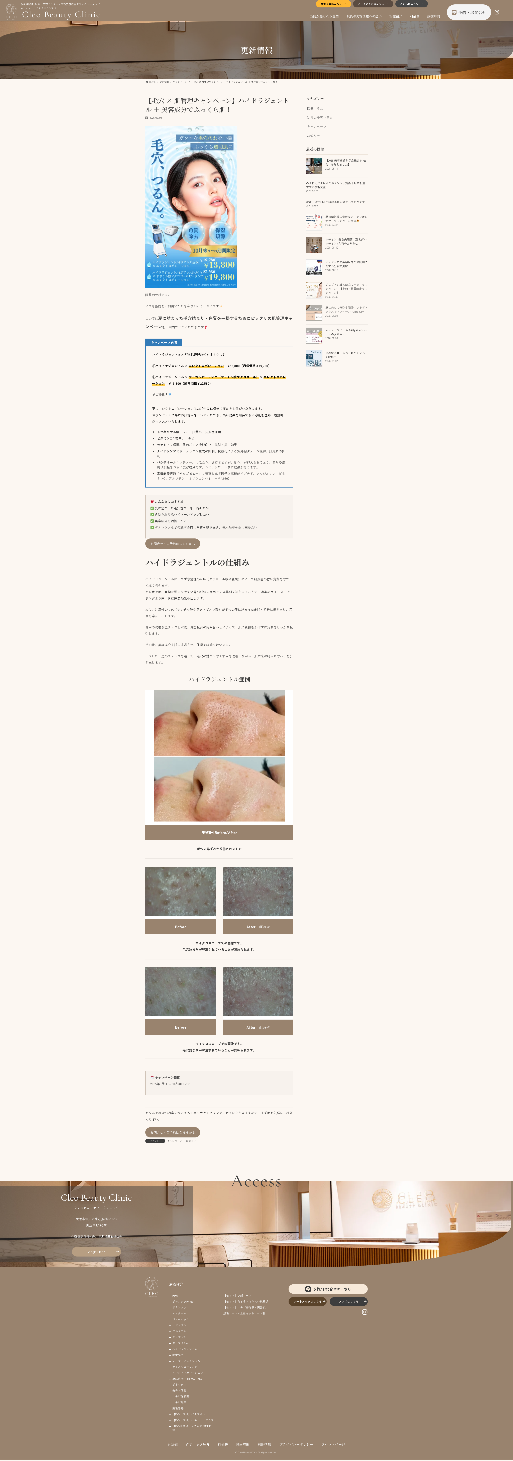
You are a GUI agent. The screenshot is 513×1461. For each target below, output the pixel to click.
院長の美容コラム (320, 117)
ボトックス (179, 1384)
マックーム (179, 1313)
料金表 (223, 1444)
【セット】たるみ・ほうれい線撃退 (245, 1301)
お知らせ (191, 1140)
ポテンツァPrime (182, 1301)
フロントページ (333, 1444)
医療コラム (315, 108)
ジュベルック (180, 1319)
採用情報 (264, 1444)
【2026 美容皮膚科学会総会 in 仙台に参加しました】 (345, 163)
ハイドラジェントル (185, 1349)
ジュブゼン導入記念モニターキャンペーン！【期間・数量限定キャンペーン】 (346, 289)
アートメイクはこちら (371, 4)
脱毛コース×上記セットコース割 (244, 1313)
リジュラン (179, 1325)
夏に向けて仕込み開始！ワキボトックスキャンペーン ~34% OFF (346, 310)
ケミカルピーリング (185, 1367)
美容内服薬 (179, 1390)
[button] (172, 543)
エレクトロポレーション (187, 1373)
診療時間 (242, 1444)
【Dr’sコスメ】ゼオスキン (188, 1414)
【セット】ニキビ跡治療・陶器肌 (244, 1307)
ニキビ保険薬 (180, 1396)
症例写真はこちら (331, 4)
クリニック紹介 (198, 1444)
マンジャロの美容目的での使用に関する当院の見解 (346, 264)
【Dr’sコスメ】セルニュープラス (193, 1420)
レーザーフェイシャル (186, 1361)
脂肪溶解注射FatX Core (187, 1378)
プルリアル (179, 1331)
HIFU (175, 1295)
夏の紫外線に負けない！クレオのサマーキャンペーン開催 (346, 219)
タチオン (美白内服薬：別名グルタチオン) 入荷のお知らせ (346, 242)
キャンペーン (174, 1140)
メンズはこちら (409, 4)
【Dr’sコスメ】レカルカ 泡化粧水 (192, 1428)
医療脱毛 (178, 1355)
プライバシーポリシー (296, 1444)
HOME (173, 1444)
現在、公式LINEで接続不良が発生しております (335, 202)
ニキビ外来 (179, 1402)
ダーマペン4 (180, 1343)
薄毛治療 (178, 1408)
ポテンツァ (179, 1307)
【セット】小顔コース (237, 1295)
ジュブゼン (179, 1337)
